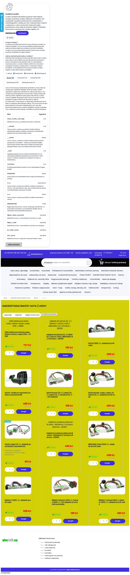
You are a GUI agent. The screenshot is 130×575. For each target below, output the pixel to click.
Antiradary (21, 279)
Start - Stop (57, 288)
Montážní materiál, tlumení (112, 271)
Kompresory (35, 283)
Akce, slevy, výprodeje (19, 271)
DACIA (36, 298)
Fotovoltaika (95, 279)
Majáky (46, 283)
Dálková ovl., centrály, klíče (38, 279)
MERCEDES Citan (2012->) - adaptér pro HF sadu (101, 445)
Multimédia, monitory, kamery (87, 271)
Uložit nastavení (14, 245)
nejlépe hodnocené (32, 315)
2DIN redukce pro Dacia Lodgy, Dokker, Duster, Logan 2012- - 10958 (18, 334)
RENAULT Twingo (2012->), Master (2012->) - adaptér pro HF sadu (112, 502)
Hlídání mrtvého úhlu (19, 283)
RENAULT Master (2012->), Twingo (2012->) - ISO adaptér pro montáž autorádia (65, 502)
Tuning (116, 288)
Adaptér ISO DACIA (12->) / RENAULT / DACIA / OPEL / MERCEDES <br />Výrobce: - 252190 (60, 337)
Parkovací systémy (22, 288)
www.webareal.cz (73, 570)
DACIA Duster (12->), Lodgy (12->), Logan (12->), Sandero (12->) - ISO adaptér (59, 395)
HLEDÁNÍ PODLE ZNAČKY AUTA (104, 275)
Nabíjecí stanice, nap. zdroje (86, 283)
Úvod (5, 298)
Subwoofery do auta (37, 275)
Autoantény (34, 271)
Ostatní (87, 292)
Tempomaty (106, 288)
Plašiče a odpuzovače (41, 288)
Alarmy (121, 275)
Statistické (29, 73)
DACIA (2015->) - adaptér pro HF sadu (101, 344)
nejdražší (18, 315)
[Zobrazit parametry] (49, 314)
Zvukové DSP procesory (67, 275)
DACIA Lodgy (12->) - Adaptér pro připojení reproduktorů (18, 445)
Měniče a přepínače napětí (61, 283)
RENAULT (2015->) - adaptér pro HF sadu (18, 501)
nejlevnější (8, 315)
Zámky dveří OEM (50, 292)
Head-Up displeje (109, 279)
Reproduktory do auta (18, 275)
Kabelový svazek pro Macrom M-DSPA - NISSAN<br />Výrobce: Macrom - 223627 (60, 435)
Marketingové (41, 73)
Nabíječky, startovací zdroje (111, 283)
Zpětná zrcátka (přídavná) (70, 292)
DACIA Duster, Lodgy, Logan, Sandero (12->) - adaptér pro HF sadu (101, 395)
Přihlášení (109, 253)
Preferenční (19, 73)
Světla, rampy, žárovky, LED (75, 288)
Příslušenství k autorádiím (62, 271)
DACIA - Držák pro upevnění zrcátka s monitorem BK (18, 394)
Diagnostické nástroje (60, 279)
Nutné (10, 73)
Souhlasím (22, 33)
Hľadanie (48, 262)
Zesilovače (52, 275)
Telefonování (94, 288)
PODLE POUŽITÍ (85, 275)
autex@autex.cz (37, 254)
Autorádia (46, 271)
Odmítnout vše (10, 33)
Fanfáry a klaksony (79, 279)
